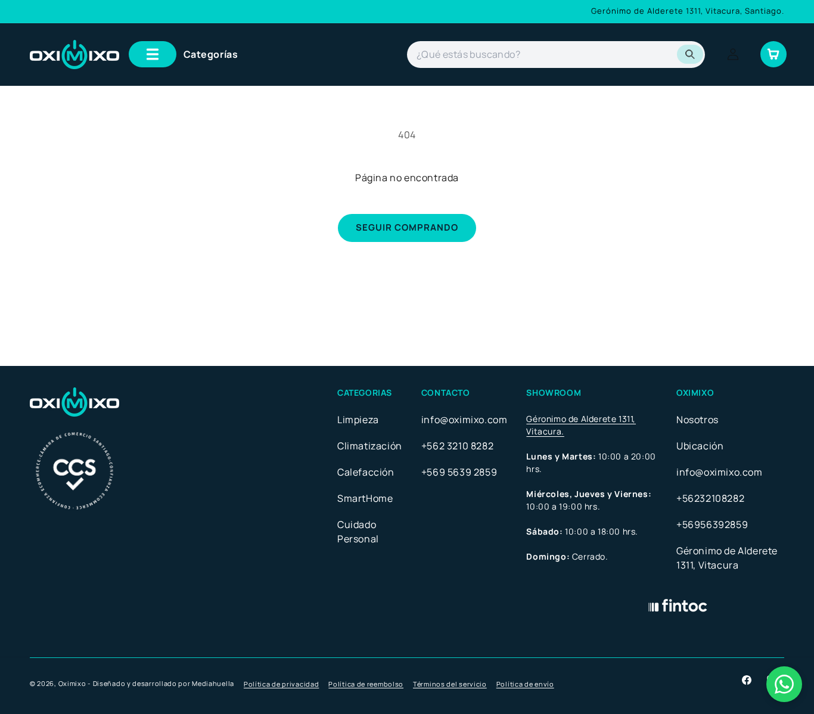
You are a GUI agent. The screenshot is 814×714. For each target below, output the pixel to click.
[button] (183, 54)
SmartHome (365, 498)
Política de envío (525, 683)
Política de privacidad (281, 683)
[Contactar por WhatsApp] (784, 684)
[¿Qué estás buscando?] (690, 54)
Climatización (369, 445)
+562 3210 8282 (457, 445)
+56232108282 (710, 498)
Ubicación (699, 445)
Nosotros (697, 419)
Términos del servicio (450, 683)
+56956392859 (712, 524)
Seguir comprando (407, 227)
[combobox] (556, 54)
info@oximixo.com (464, 419)
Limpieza (358, 419)
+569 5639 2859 (459, 472)
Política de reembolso (365, 683)
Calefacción (365, 472)
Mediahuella (213, 683)
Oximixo (72, 683)
